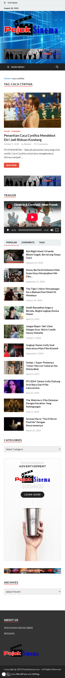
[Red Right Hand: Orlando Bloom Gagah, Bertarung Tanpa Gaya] (14, 251)
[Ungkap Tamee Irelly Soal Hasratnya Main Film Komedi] (14, 345)
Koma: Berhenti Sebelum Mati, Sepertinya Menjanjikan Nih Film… (43, 273)
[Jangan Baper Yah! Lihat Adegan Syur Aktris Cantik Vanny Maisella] (14, 326)
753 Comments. (41, 144)
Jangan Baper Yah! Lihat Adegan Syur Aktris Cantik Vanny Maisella (41, 329)
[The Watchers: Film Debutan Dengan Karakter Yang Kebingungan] (14, 400)
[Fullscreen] (57, 230)
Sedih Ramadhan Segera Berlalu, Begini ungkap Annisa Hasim (42, 311)
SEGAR (7, 131)
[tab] (11, 242)
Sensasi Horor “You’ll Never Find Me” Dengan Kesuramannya (41, 422)
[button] (6, 674)
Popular (11, 242)
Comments (27, 242)
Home (7, 78)
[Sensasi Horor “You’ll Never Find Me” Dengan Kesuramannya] (14, 419)
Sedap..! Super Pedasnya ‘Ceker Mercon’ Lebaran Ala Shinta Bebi (41, 365)
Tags (42, 242)
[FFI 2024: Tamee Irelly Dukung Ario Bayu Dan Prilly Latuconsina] (14, 381)
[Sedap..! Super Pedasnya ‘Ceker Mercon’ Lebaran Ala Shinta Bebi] (14, 362)
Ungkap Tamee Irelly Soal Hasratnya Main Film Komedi (42, 346)
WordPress (21, 674)
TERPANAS (15, 131)
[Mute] (51, 230)
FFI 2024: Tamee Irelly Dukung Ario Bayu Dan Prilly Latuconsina (43, 384)
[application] (32, 217)
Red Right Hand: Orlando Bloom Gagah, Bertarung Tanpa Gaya (43, 254)
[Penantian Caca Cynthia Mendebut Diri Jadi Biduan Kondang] (32, 110)
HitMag (35, 674)
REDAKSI (9, 633)
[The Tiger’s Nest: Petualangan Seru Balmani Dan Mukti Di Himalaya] (14, 288)
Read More (10, 164)
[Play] (8, 230)
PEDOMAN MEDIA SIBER (18, 627)
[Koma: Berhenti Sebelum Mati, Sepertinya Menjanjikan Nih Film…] (14, 270)
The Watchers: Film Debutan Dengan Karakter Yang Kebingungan (42, 403)
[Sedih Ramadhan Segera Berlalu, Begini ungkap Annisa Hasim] (14, 307)
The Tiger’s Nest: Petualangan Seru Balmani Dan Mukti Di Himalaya (42, 292)
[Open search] (57, 67)
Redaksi (27, 144)
